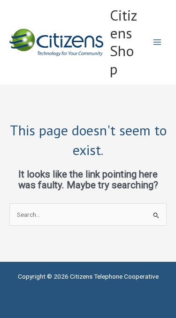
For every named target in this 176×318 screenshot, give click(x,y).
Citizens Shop (124, 42)
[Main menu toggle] (157, 42)
